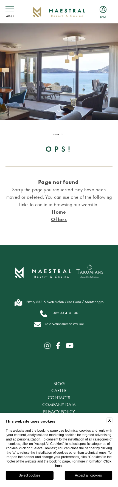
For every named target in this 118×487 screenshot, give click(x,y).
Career (59, 390)
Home (55, 134)
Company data (59, 404)
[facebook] (58, 346)
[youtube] (70, 346)
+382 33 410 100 (64, 313)
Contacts (59, 397)
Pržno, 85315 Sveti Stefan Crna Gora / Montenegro (64, 302)
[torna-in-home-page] (59, 12)
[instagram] (47, 346)
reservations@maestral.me (64, 324)
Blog (59, 383)
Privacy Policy (59, 411)
